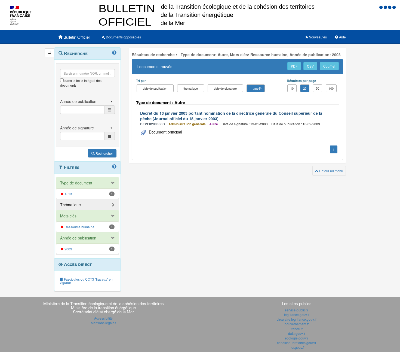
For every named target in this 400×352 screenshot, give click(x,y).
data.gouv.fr (296, 333)
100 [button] (331, 88)
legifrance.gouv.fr (296, 314)
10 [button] (292, 88)
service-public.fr (296, 310)
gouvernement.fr (297, 323)
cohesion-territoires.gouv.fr (296, 342)
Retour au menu (330, 170)
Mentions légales (103, 322)
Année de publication (78, 238)
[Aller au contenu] (386, 7)
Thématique (70, 204)
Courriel (329, 66)
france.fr (297, 328)
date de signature (225, 88)
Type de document (76, 183)
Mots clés (68, 216)
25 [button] (304, 88)
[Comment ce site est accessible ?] (381, 7)
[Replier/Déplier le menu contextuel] (50, 52)
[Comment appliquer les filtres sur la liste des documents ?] (114, 167)
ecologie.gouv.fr (296, 338)
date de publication (155, 88)
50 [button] (317, 88)
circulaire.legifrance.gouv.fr (296, 319)
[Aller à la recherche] (390, 7)
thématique (190, 88)
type (256, 88)
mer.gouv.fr (297, 347)
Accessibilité (103, 318)
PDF (294, 66)
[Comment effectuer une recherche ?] (114, 53)
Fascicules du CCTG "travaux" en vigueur (86, 281)
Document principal (165, 132)
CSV (310, 66)
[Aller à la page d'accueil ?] (394, 7)
